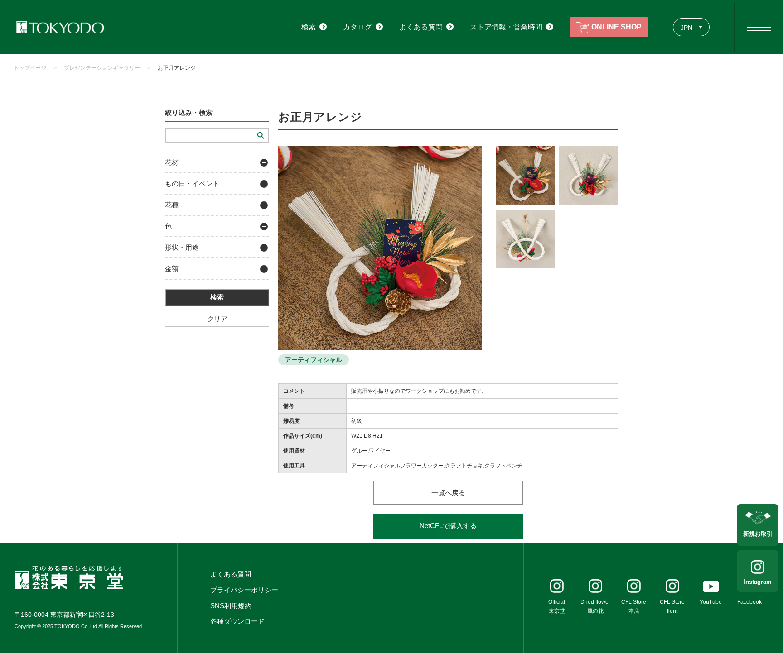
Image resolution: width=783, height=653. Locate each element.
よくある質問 (230, 574)
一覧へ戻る (448, 492)
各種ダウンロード (237, 621)
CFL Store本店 (633, 606)
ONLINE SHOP (616, 27)
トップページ (30, 68)
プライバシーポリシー (244, 590)
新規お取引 (758, 533)
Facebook (749, 602)
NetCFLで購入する (448, 525)
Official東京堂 (556, 606)
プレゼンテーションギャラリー (102, 68)
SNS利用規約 (230, 606)
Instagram (758, 581)
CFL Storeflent (672, 606)
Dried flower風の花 (595, 606)
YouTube (711, 602)
